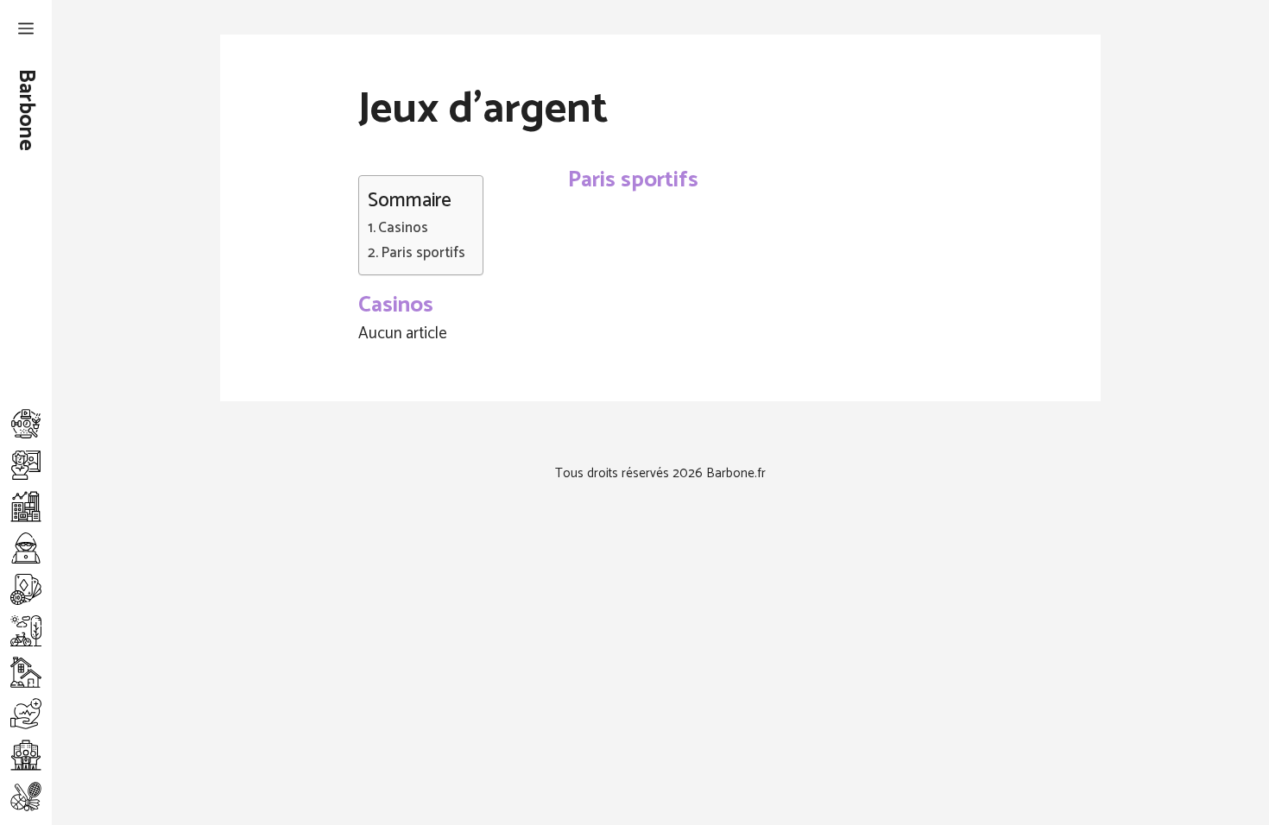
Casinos (403, 228)
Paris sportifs (423, 253)
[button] (26, 30)
